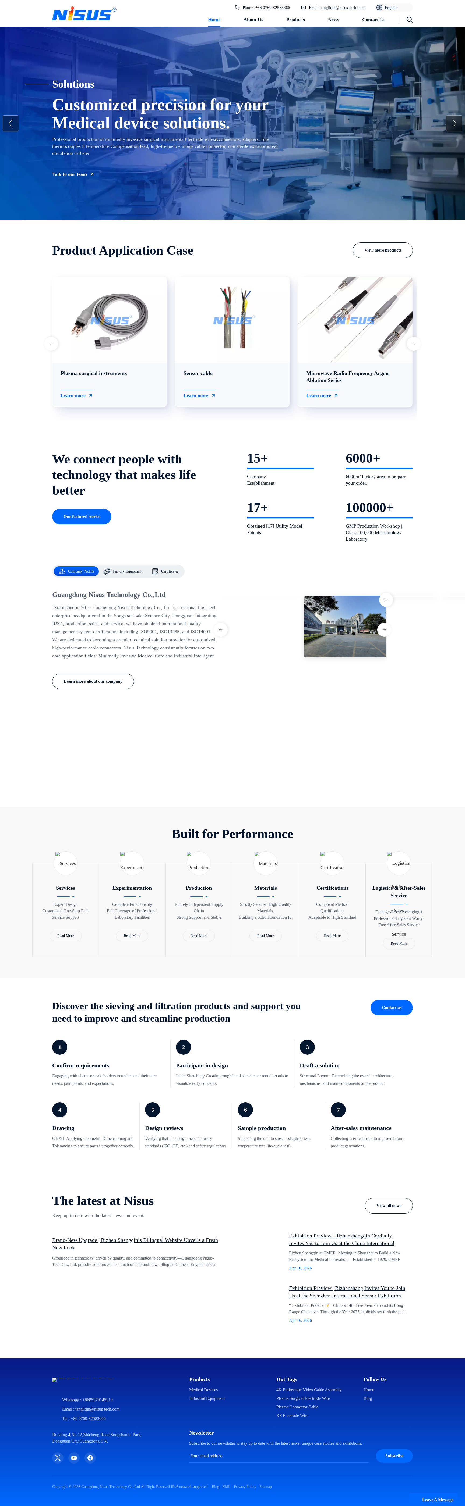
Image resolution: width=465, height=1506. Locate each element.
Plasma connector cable (297, 1445)
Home (214, 19)
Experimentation (132, 888)
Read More (65, 936)
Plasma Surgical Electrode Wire (303, 1437)
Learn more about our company (93, 681)
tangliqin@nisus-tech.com (343, 7)
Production (199, 888)
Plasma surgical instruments (94, 373)
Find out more (272, 786)
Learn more (73, 395)
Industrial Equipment (207, 1437)
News (333, 19)
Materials (265, 888)
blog (368, 1437)
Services (65, 888)
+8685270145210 (97, 1438)
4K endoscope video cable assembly (309, 1428)
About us (253, 19)
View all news (388, 1205)
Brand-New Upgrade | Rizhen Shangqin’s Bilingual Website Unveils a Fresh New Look (135, 1259)
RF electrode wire (292, 1454)
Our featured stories (82, 516)
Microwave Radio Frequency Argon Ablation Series (347, 376)
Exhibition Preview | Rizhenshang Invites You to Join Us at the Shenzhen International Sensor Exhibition (347, 1315)
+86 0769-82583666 (272, 7)
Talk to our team (69, 174)
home (369, 1428)
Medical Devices (203, 1428)
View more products (382, 250)
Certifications (332, 888)
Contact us (373, 19)
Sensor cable (198, 373)
